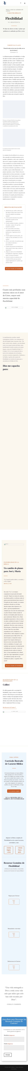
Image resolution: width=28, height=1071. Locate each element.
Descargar (14, 902)
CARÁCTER (11, 13)
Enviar (8, 1055)
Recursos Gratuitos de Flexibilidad (14, 268)
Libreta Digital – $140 (9, 850)
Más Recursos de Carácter (9, 707)
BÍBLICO (18, 13)
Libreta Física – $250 (20, 850)
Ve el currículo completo (14, 791)
